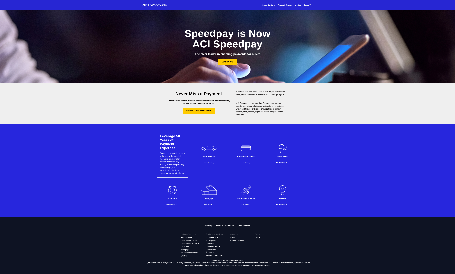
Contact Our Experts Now (198, 111)
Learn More (227, 62)
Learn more (207, 163)
